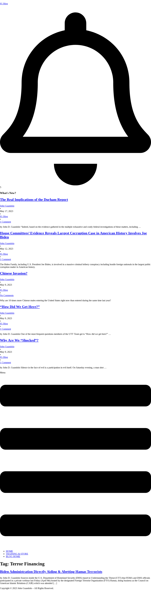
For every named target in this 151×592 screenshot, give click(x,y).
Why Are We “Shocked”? (19, 340)
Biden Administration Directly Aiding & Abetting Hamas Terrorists (51, 572)
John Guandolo (7, 8)
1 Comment (5, 222)
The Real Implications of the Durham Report (34, 199)
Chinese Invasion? (13, 273)
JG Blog (4, 3)
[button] (75, 459)
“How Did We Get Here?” (20, 307)
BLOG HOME (13, 556)
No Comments (7, 295)
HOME (9, 551)
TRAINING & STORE (17, 554)
